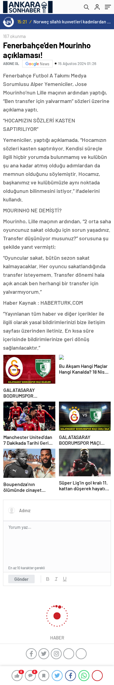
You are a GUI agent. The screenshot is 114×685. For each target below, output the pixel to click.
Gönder (21, 579)
